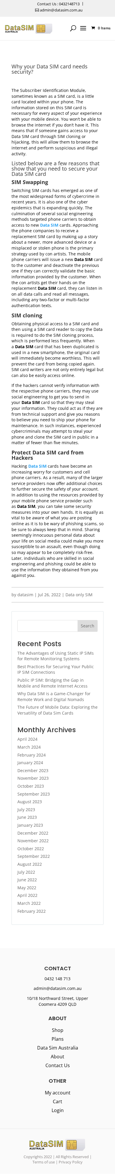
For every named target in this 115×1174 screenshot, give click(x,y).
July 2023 (26, 809)
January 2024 (30, 762)
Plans (58, 1039)
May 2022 (26, 887)
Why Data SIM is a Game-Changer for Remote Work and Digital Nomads (54, 696)
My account (57, 1093)
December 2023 (32, 770)
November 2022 (33, 840)
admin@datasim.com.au (61, 10)
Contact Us (57, 1066)
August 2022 (29, 864)
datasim (25, 594)
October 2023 (30, 786)
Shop (57, 1030)
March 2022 (29, 903)
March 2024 (29, 747)
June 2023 (27, 817)
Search (87, 626)
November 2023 (33, 778)
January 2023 (30, 825)
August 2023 (29, 801)
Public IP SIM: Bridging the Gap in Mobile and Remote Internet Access (52, 683)
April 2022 (27, 895)
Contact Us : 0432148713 (58, 4)
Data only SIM (79, 594)
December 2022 (32, 833)
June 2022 (27, 879)
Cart (57, 1102)
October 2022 (30, 848)
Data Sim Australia (57, 1048)
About (57, 1057)
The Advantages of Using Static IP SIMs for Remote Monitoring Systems (55, 656)
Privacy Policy (71, 1162)
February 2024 (31, 755)
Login (58, 1111)
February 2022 (31, 911)
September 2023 (33, 794)
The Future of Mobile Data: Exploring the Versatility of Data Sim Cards (57, 710)
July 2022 (26, 872)
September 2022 (33, 856)
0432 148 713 (57, 978)
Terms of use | (45, 1162)
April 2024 (27, 739)
